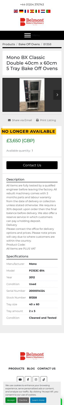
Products (16, 368)
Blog (31, 368)
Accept (11, 400)
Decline (23, 400)
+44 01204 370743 (32, 4)
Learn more (38, 400)
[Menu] (27, 35)
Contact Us (32, 165)
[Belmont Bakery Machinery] (32, 355)
